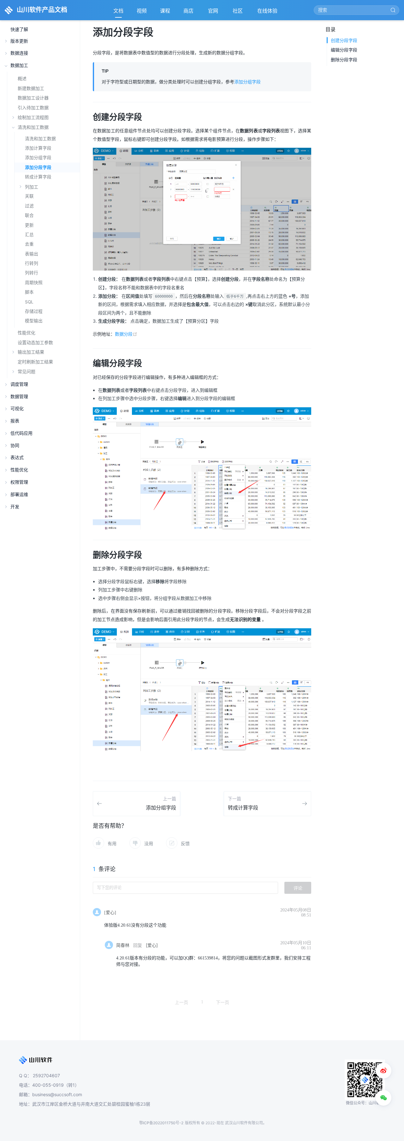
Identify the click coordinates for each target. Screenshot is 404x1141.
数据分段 (126, 334)
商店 (189, 13)
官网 (213, 13)
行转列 (31, 263)
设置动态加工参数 (35, 342)
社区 (238, 13)
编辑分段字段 (344, 49)
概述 (22, 78)
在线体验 (268, 13)
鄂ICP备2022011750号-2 (161, 1122)
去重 (29, 244)
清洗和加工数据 (40, 138)
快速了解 (19, 29)
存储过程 (34, 311)
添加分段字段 (38, 167)
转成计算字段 (38, 176)
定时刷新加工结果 (35, 361)
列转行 (31, 272)
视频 (142, 11)
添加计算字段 (38, 148)
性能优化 (26, 332)
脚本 (29, 292)
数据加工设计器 (33, 97)
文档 (118, 11)
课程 (165, 11)
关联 (29, 196)
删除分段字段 (344, 59)
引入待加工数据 (33, 107)
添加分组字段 (38, 157)
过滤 (29, 205)
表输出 (31, 253)
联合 (29, 215)
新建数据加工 (31, 88)
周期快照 (34, 282)
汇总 (29, 234)
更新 (29, 225)
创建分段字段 (344, 40)
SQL (29, 301)
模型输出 (34, 320)
